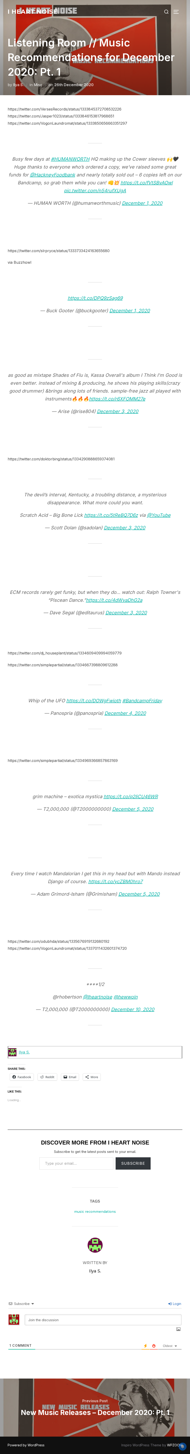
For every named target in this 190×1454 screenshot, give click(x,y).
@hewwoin (126, 997)
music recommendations (95, 1212)
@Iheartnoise (97, 997)
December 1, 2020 (142, 203)
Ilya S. (18, 84)
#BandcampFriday (142, 700)
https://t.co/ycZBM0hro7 (115, 881)
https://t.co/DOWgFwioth (93, 700)
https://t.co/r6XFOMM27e (117, 399)
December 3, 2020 (117, 411)
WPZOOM (174, 1445)
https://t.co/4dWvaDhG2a (114, 600)
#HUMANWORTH (70, 159)
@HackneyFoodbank (52, 175)
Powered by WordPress (26, 1445)
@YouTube (159, 515)
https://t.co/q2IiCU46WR (131, 796)
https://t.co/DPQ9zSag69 (95, 298)
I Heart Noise (32, 11)
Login (176, 1304)
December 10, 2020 (132, 1009)
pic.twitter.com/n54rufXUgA (95, 190)
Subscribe (133, 1163)
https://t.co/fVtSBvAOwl (146, 182)
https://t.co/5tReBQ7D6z (111, 515)
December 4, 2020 (125, 713)
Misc (38, 84)
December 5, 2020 (132, 809)
